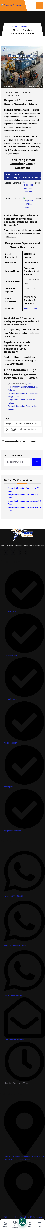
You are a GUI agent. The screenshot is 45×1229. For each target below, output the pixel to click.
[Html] (22, 534)
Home (14, 27)
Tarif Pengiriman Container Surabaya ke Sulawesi (23, 386)
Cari (36, 462)
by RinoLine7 (12, 92)
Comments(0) (13, 95)
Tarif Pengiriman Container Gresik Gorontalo (21, 430)
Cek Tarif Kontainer (13, 455)
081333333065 (30, 309)
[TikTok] (9, 552)
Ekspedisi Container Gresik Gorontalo (22, 423)
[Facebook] (3, 552)
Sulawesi (25, 27)
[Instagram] (23, 552)
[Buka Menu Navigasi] (40, 5)
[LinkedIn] (16, 552)
